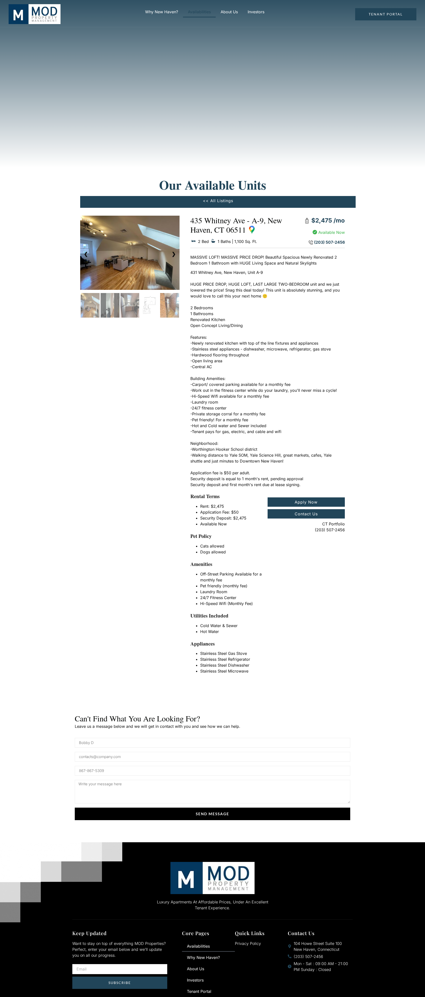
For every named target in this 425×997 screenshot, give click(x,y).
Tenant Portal (199, 991)
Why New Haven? (161, 11)
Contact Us (306, 513)
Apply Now (306, 502)
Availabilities (199, 11)
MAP (256, 230)
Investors (256, 11)
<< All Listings (218, 200)
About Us (229, 11)
